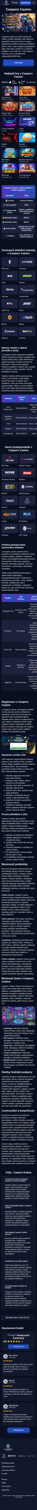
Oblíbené (5, 82)
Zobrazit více (19, 1430)
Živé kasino (14, 82)
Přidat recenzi (18, 1346)
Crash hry (23, 82)
